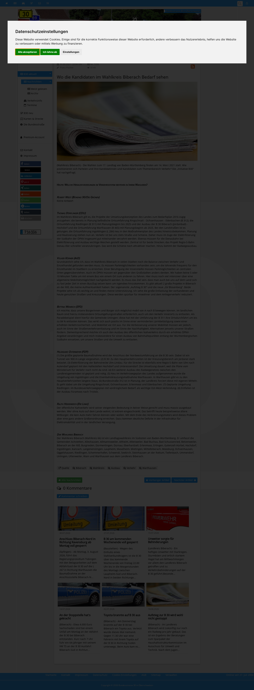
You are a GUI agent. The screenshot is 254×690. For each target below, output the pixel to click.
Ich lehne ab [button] (50, 51)
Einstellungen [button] (71, 51)
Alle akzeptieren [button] (27, 51)
